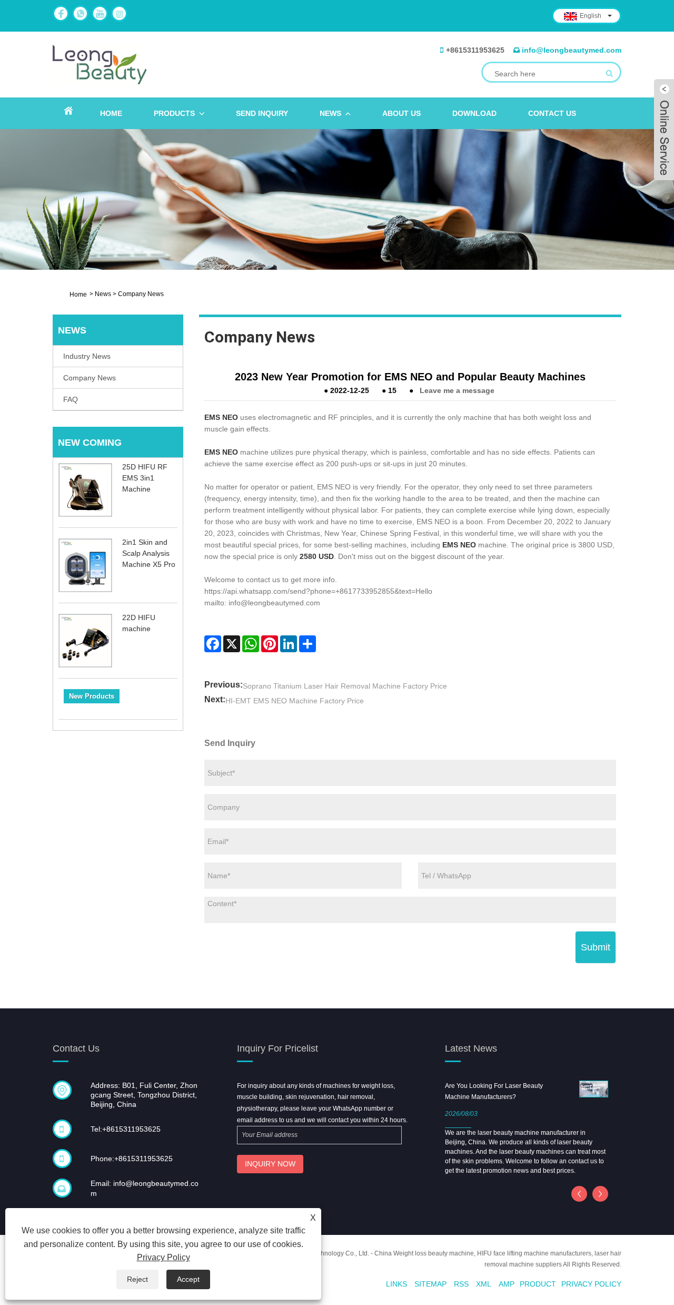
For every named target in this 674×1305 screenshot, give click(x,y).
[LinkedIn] (288, 643)
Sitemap (430, 1284)
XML (483, 1284)
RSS (461, 1284)
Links (396, 1284)
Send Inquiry (262, 113)
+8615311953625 (475, 50)
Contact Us (552, 113)
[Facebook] (212, 643)
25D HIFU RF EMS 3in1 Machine (144, 478)
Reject (137, 1279)
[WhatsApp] (250, 643)
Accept (188, 1279)
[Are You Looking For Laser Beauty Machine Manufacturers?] (594, 1088)
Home (111, 113)
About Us (401, 113)
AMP (506, 1284)
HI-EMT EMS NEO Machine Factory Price (294, 700)
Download (474, 113)
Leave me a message (457, 390)
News (330, 113)
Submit (595, 947)
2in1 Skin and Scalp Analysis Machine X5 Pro (148, 553)
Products (174, 113)
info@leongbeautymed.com (571, 50)
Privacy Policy (591, 1284)
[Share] (307, 643)
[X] (231, 643)
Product (538, 1284)
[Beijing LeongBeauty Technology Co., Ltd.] (99, 64)
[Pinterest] (269, 643)
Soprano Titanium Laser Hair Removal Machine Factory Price (345, 686)
